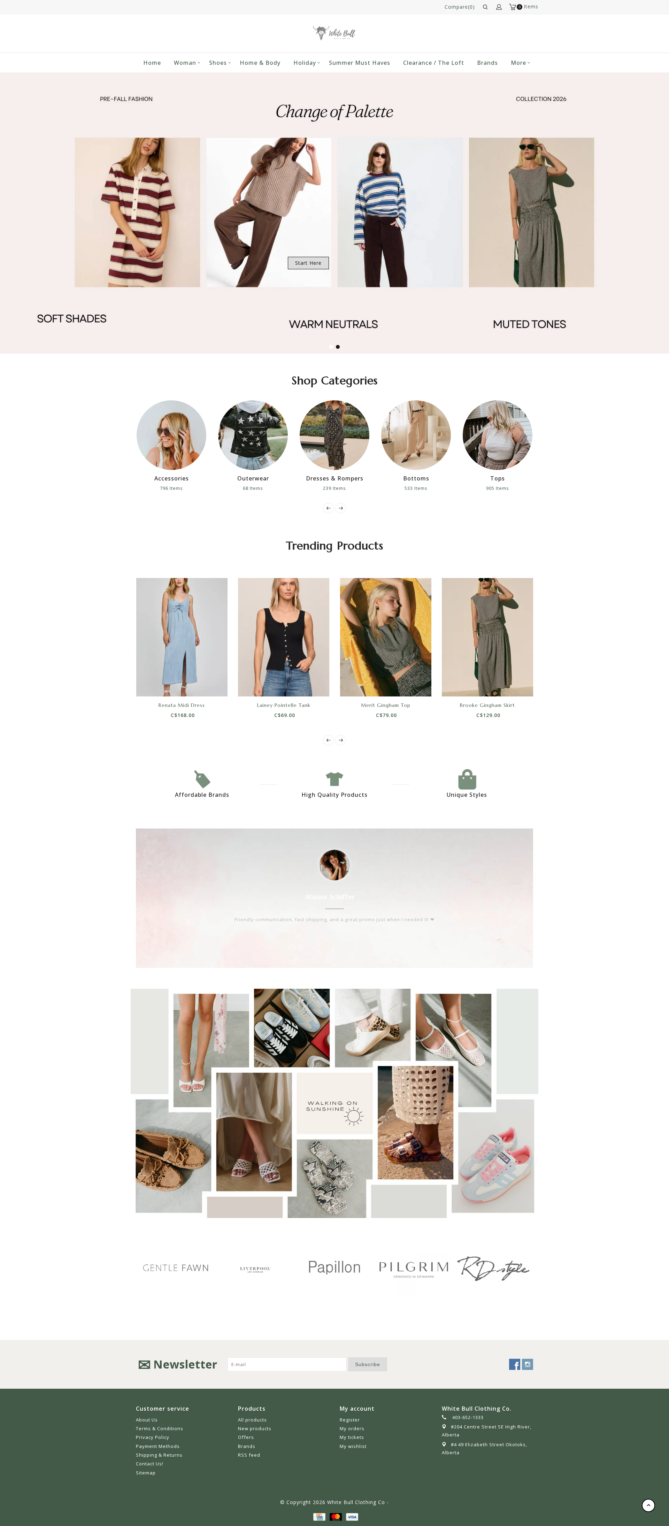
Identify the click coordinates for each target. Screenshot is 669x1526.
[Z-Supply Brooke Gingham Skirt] (487, 637)
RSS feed (249, 1455)
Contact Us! (149, 1464)
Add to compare (190, 684)
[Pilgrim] (347, 1267)
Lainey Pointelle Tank (283, 705)
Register (350, 1420)
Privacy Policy (152, 1437)
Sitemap (146, 1473)
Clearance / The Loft (433, 63)
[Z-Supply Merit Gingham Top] (386, 637)
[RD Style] (426, 1267)
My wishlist (353, 1446)
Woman (185, 63)
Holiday (304, 63)
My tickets (352, 1437)
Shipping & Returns (159, 1455)
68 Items (196, 488)
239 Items (277, 488)
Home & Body (260, 63)
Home (152, 63)
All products (252, 1420)
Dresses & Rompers (277, 478)
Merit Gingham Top (385, 705)
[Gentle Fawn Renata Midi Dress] (182, 637)
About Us (147, 1420)
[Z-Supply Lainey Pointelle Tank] (284, 637)
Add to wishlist (174, 684)
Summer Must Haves (359, 63)
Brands (487, 63)
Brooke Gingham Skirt (487, 705)
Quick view (205, 684)
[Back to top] (648, 1505)
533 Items (359, 488)
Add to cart (158, 684)
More (518, 63)
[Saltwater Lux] (506, 1267)
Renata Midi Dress (182, 705)
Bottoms (359, 478)
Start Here (308, 263)
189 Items (522, 488)
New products (254, 1428)
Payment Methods (158, 1446)
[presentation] (328, 508)
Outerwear (196, 478)
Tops (440, 478)
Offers (246, 1437)
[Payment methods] (319, 1516)
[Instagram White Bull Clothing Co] (527, 1364)
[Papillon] (267, 1267)
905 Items (440, 488)
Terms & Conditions (159, 1428)
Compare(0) (460, 6)
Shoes (218, 63)
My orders (352, 1428)
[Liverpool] (188, 1268)
